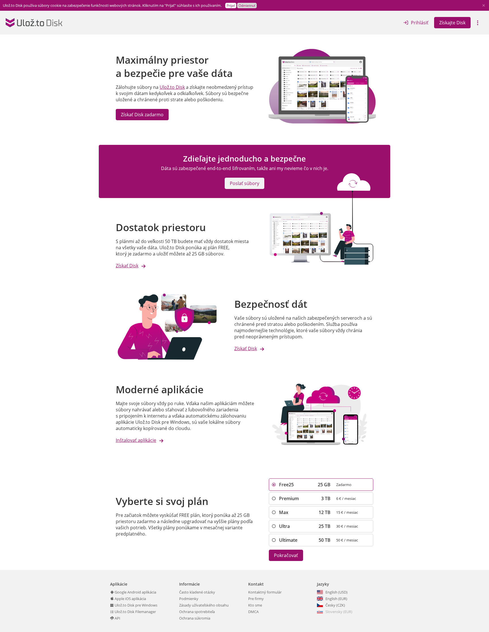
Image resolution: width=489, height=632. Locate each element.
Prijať (231, 5)
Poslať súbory (244, 183)
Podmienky (188, 598)
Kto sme (255, 605)
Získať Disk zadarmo (142, 114)
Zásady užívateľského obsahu (204, 605)
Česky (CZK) (335, 605)
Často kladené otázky (197, 592)
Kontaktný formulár (265, 592)
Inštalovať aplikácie (136, 440)
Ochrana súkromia (194, 618)
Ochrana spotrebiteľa (197, 611)
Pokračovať (286, 555)
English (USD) (336, 592)
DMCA (253, 611)
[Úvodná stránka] (34, 22)
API (117, 618)
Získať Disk (127, 266)
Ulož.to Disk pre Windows (135, 605)
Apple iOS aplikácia (130, 598)
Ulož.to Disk (172, 87)
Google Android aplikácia (135, 592)
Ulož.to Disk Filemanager (135, 611)
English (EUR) (336, 598)
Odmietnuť (247, 5)
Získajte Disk (452, 23)
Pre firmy (256, 598)
